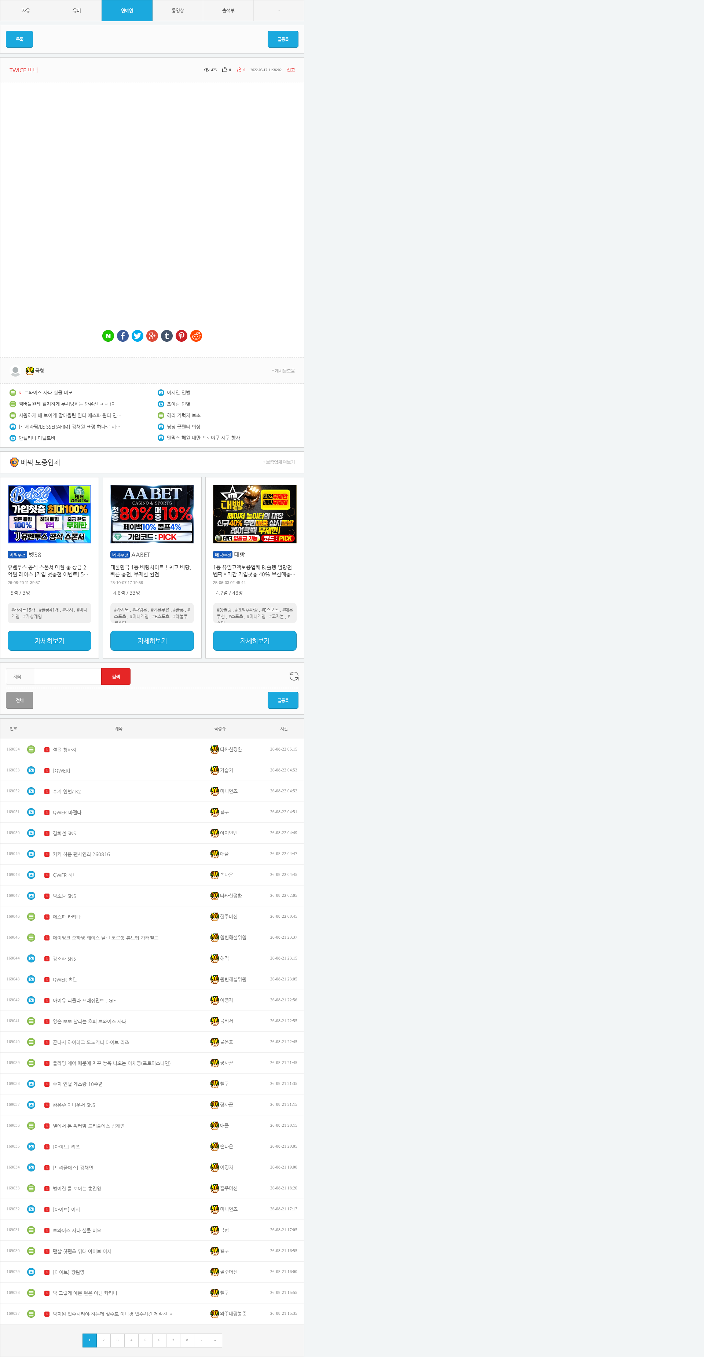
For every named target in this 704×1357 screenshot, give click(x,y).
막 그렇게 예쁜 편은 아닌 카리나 (85, 1293)
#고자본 (276, 616)
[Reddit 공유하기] (196, 336)
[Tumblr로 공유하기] (166, 336)
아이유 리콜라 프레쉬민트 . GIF (84, 1000)
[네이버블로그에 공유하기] (108, 336)
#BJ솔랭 (224, 609)
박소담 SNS (64, 896)
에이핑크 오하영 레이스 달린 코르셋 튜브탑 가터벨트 (105, 937)
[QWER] (61, 770)
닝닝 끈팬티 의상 (184, 426)
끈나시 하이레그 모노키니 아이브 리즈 (91, 1042)
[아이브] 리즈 (66, 1146)
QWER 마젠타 (67, 812)
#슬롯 (178, 609)
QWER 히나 (65, 875)
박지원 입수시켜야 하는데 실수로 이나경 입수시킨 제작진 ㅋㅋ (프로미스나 (117, 1314)
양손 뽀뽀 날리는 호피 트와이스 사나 (89, 1021)
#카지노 (121, 609)
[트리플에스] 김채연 (73, 1167)
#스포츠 (235, 616)
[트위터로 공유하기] (137, 336)
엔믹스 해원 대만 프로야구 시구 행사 (203, 437)
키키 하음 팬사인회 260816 (81, 854)
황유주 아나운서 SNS (74, 1105)
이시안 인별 (178, 392)
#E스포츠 (160, 616)
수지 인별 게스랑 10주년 (78, 1084)
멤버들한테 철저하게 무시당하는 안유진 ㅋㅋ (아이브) (70, 404)
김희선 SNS (64, 833)
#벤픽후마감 (246, 609)
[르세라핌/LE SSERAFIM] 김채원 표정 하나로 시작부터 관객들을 (70, 426)
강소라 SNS (64, 958)
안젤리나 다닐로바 (37, 438)
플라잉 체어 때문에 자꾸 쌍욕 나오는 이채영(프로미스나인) (112, 1063)
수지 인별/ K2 (67, 791)
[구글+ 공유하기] (152, 336)
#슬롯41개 (49, 609)
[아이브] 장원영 (68, 1272)
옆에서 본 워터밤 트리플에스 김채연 (89, 1126)
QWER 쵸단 (65, 979)
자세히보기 (49, 641)
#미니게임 (139, 616)
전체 (19, 700)
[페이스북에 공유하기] (122, 336)
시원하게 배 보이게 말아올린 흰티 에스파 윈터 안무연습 (70, 415)
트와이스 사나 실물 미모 (48, 392)
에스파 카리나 (67, 917)
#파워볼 (139, 609)
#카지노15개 (23, 609)
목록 (19, 39)
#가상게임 (32, 616)
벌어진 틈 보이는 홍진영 (77, 1188)
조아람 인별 (178, 404)
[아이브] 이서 (66, 1209)
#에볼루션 (160, 609)
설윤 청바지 (64, 749)
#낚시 (67, 609)
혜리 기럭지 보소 (184, 415)
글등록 (283, 39)
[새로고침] (294, 676)
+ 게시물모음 (283, 370)
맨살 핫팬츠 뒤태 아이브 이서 (82, 1251)
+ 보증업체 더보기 (279, 462)
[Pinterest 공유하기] (181, 336)
